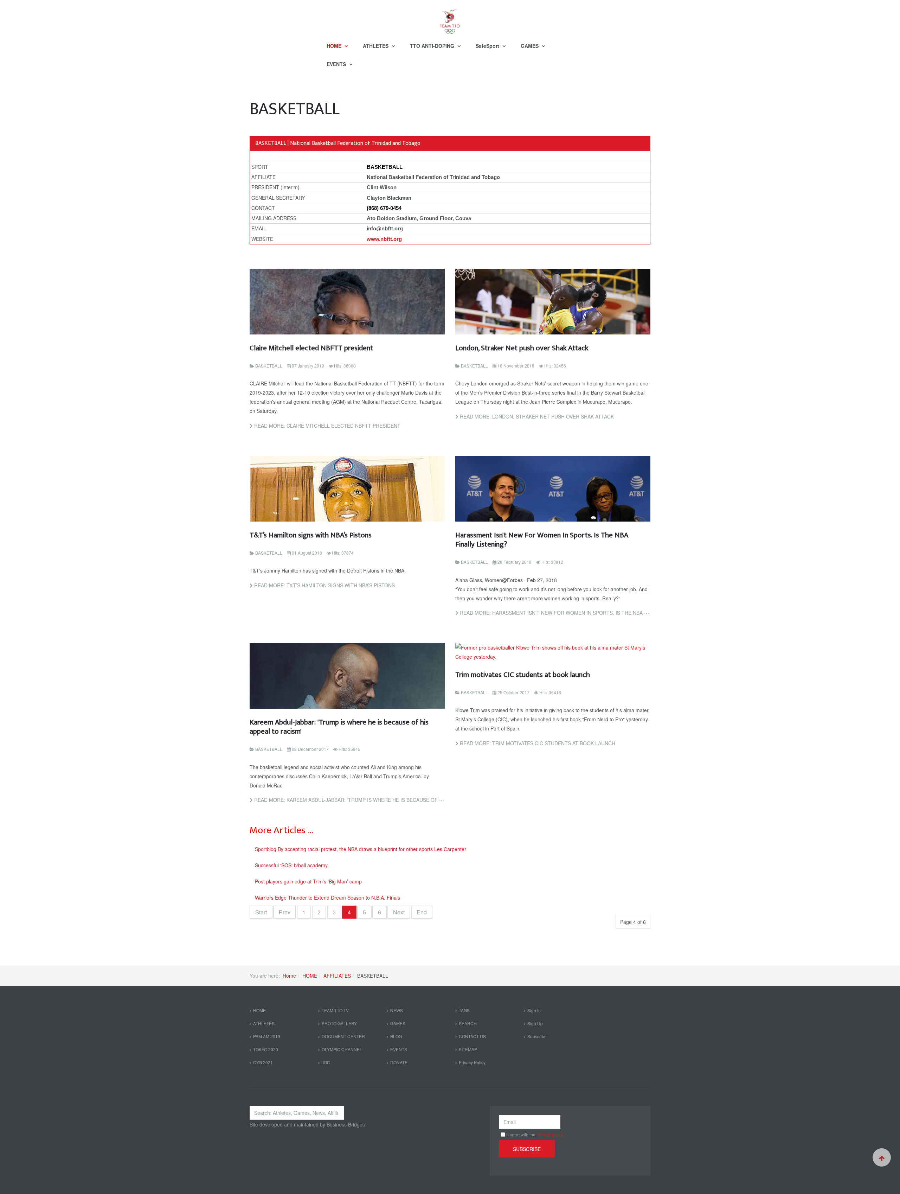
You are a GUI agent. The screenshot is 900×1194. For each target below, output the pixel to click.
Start (261, 912)
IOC (326, 1062)
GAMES (530, 45)
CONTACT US (472, 1036)
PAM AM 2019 (266, 1036)
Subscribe (537, 1036)
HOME (335, 45)
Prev (284, 912)
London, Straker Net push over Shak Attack (521, 348)
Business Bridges (346, 1124)
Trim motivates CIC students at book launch (522, 675)
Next (399, 912)
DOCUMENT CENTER (343, 1036)
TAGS (464, 1010)
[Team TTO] (450, 18)
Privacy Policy (472, 1062)
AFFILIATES (337, 975)
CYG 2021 (263, 1062)
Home (289, 975)
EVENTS (337, 64)
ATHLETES (376, 45)
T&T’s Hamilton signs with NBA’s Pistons (311, 535)
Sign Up (535, 1023)
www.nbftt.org (384, 239)
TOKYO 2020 (265, 1049)
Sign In (534, 1010)
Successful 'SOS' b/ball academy (291, 865)
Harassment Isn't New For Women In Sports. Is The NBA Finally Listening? (541, 539)
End (422, 912)
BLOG (396, 1036)
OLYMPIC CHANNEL (342, 1049)
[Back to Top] (882, 1157)
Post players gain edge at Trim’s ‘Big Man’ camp (308, 881)
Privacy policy (549, 1134)
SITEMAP (468, 1049)
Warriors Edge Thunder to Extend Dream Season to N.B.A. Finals (327, 897)
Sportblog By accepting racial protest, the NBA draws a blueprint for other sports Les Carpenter (360, 849)
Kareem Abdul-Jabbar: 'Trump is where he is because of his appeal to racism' (339, 727)
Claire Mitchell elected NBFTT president (311, 348)
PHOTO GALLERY (339, 1023)
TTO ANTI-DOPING (433, 45)
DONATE (398, 1062)
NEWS (396, 1010)
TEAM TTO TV (335, 1010)
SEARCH (468, 1023)
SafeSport (488, 45)
